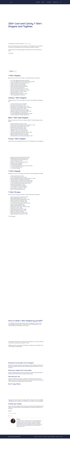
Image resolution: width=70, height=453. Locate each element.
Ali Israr (18, 419)
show (15, 71)
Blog (43, 2)
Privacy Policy (52, 436)
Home (61, 436)
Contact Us (55, 2)
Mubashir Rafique (27, 43)
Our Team (49, 2)
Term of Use (40, 436)
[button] (60, 2)
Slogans (10, 415)
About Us (35, 436)
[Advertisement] (26, 15)
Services (38, 2)
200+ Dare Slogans (12, 413)
